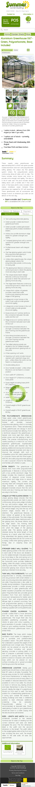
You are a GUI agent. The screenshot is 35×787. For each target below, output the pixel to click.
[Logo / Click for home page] (17, 5)
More (28, 34)
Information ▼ (28, 14)
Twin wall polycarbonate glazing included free (8, 751)
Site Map (17, 775)
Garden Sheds (18, 34)
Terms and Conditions (18, 773)
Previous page (7, 50)
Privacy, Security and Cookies (18, 770)
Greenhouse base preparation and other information (19, 752)
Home (7, 34)
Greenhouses (6, 52)
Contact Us (11, 14)
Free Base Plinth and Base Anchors (16, 147)
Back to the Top (17, 208)
